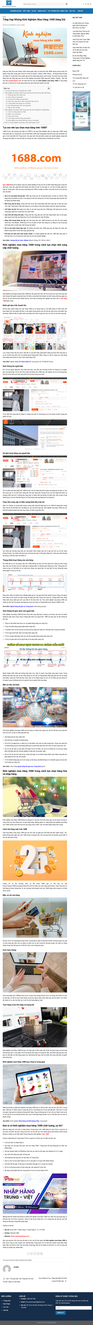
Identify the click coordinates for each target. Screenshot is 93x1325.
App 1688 (6, 185)
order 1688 (45, 1134)
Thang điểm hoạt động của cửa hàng (19, 103)
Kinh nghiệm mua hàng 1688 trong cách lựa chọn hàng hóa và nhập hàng (27, 110)
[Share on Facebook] (28, 1253)
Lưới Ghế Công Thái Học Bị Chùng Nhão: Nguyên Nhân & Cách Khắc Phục (81, 33)
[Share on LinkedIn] (41, 1253)
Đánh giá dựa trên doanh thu (16, 95)
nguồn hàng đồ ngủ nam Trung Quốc (29, 766)
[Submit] (66, 4)
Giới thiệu (26, 11)
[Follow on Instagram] (85, 4)
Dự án (34, 11)
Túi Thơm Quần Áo (25, 361)
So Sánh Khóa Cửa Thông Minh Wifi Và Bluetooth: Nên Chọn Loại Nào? (81, 25)
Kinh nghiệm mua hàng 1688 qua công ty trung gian (23, 120)
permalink (28, 1260)
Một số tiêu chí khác (14, 107)
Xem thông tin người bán (15, 97)
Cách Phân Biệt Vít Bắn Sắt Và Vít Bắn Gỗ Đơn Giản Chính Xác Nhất (81, 50)
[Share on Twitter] (31, 1253)
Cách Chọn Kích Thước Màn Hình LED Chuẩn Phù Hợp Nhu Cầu (81, 42)
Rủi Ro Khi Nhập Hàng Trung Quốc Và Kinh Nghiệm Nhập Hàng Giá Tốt (81, 58)
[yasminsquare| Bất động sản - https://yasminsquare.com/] (10, 4)
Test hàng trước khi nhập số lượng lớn (19, 118)
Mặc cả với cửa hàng (14, 114)
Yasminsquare (16, 11)
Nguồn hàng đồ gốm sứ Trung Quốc (21, 606)
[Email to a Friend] (34, 1253)
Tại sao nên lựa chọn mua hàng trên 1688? (18, 91)
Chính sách (41, 11)
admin (23, 25)
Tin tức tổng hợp (78, 84)
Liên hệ (80, 11)
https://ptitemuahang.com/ (20, 1236)
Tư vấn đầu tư (77, 87)
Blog (4, 17)
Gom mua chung (13, 116)
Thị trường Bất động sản (58, 11)
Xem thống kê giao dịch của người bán (19, 105)
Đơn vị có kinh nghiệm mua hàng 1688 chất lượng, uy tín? (22, 122)
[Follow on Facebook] (83, 4)
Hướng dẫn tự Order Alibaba (19, 240)
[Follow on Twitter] (88, 4)
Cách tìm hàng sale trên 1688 (17, 112)
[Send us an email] (90, 4)
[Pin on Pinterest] (38, 1253)
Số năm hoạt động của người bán (18, 99)
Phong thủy (76, 74)
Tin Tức (72, 11)
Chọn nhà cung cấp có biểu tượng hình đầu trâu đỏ (23, 101)
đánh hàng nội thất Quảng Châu (29, 1121)
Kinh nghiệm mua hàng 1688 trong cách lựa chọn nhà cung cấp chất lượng (27, 93)
